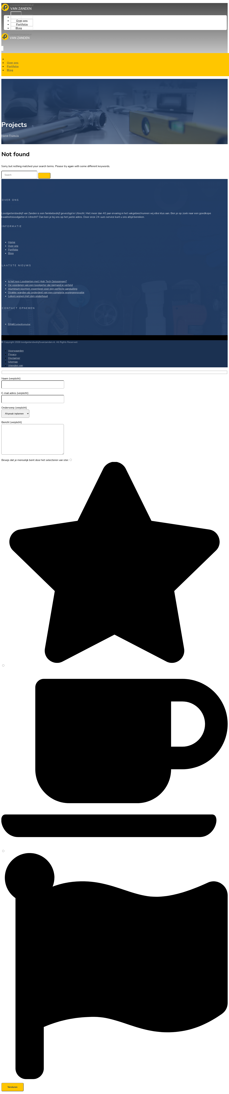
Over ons (13, 246)
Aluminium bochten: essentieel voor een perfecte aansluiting (42, 288)
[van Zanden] (19, 10)
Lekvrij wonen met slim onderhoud (28, 296)
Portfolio (13, 249)
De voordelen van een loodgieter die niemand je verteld (40, 285)
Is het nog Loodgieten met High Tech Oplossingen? (37, 281)
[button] (1, 48)
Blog (11, 253)
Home (11, 242)
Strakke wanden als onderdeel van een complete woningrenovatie (46, 292)
